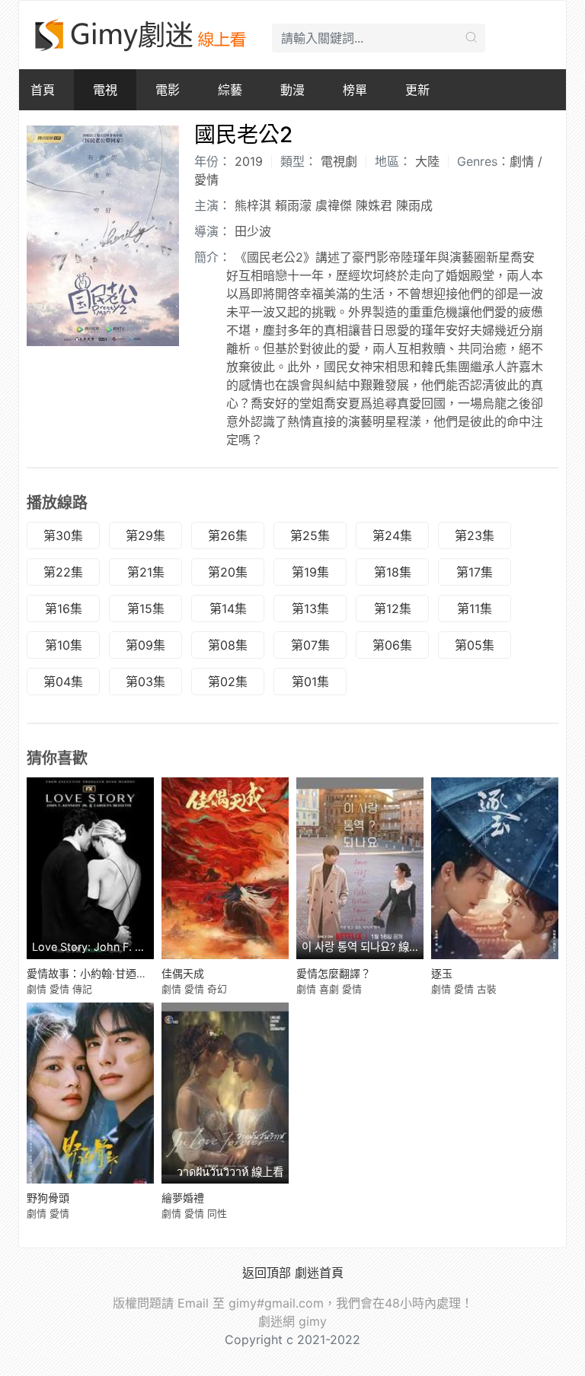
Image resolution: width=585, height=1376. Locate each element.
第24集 (392, 535)
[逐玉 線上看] (494, 868)
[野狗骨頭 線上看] (90, 1093)
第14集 (228, 608)
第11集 (474, 608)
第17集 (474, 572)
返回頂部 (266, 1272)
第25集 (310, 535)
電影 (167, 89)
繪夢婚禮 (182, 1197)
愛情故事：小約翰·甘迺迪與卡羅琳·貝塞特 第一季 (143, 973)
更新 (417, 89)
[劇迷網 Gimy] (141, 35)
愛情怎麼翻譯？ (333, 973)
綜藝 (230, 89)
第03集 (145, 681)
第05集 (474, 645)
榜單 (355, 89)
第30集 (63, 535)
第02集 (228, 681)
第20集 (228, 572)
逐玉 (441, 973)
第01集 (310, 681)
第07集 (310, 645)
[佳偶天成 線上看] (225, 868)
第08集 (228, 645)
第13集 (310, 608)
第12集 (392, 608)
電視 (105, 89)
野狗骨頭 (48, 1197)
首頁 (42, 89)
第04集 (63, 681)
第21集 (146, 572)
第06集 (392, 645)
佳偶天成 (182, 973)
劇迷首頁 (319, 1272)
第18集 (392, 572)
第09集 (145, 645)
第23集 (474, 535)
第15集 (146, 608)
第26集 (228, 535)
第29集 (145, 535)
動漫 (292, 89)
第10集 (63, 645)
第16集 (63, 608)
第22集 (63, 572)
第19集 (310, 572)
